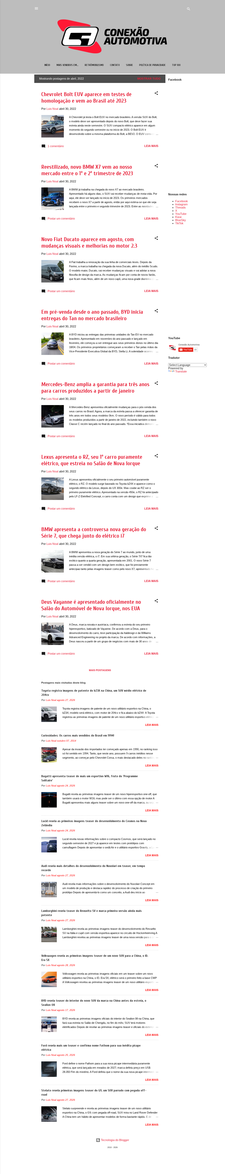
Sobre (129, 65)
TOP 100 (176, 65)
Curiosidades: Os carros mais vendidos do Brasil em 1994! (77, 735)
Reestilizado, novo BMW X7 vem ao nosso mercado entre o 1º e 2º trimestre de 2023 (87, 170)
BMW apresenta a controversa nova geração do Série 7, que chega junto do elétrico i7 (93, 532)
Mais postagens (100, 670)
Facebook (181, 201)
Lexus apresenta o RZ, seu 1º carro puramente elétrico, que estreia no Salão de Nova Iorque (91, 460)
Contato (115, 65)
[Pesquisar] (189, 9)
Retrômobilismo (94, 65)
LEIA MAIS (151, 145)
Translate (181, 371)
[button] (156, 93)
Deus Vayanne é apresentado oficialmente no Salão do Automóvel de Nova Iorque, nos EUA (91, 605)
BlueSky (180, 220)
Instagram (181, 204)
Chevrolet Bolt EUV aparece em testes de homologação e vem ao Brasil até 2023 (86, 97)
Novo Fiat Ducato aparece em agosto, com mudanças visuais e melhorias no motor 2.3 (89, 242)
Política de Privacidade (152, 65)
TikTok (179, 223)
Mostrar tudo (148, 78)
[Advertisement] (179, 280)
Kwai (178, 217)
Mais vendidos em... (67, 65)
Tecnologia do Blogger (114, 1140)
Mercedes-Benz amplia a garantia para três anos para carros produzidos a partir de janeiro (95, 387)
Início (47, 65)
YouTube (181, 213)
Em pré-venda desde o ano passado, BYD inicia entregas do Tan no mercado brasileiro (92, 315)
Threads (180, 207)
